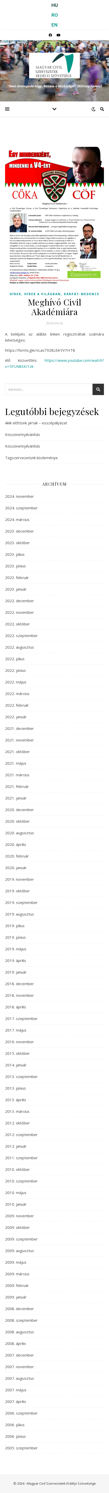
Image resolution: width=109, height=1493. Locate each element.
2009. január (16, 1297)
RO (54, 15)
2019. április (15, 960)
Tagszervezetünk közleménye (31, 457)
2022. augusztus (19, 647)
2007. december (19, 1355)
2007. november (19, 1366)
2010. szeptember (21, 1180)
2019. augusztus (19, 914)
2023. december (19, 531)
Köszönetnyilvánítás (22, 434)
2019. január (16, 972)
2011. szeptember (21, 1157)
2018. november (19, 995)
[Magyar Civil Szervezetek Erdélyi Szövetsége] (54, 65)
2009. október (17, 1227)
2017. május (15, 1030)
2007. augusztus (19, 1378)
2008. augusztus (19, 1331)
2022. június (15, 670)
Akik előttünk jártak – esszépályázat (36, 422)
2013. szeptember (21, 1076)
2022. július (15, 658)
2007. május (15, 1389)
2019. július (15, 925)
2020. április (15, 844)
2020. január (16, 867)
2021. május (15, 763)
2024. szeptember (21, 507)
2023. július (15, 554)
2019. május (15, 948)
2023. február (17, 577)
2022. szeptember (21, 635)
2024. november (19, 496)
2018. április (15, 1006)
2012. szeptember (21, 1134)
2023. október (17, 542)
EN (54, 25)
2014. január (16, 1064)
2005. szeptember (21, 1447)
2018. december (19, 983)
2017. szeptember (21, 1018)
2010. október (17, 1169)
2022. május (15, 681)
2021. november (19, 739)
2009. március (17, 1273)
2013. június (15, 1088)
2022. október (17, 623)
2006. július (15, 1424)
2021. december (19, 728)
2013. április (15, 1099)
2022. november (19, 612)
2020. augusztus (19, 832)
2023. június (15, 565)
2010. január (16, 1204)
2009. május (15, 1262)
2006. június (15, 1436)
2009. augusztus (19, 1250)
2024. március (17, 519)
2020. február (17, 856)
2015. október (17, 1053)
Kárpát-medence (81, 294)
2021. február (17, 786)
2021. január (16, 797)
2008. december (19, 1308)
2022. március (17, 693)
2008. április (15, 1343)
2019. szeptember (21, 902)
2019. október (17, 890)
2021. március (17, 774)
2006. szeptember (21, 1413)
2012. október (17, 1122)
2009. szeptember (21, 1238)
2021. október (17, 751)
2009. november (19, 1215)
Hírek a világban (42, 294)
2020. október (17, 821)
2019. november (19, 879)
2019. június (15, 937)
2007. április (15, 1401)
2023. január (16, 589)
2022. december (19, 600)
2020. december (19, 809)
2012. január (16, 1146)
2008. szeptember (21, 1320)
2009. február (17, 1285)
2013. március (17, 1111)
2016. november (19, 1041)
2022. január (16, 716)
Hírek (15, 294)
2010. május (15, 1192)
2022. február (17, 705)
